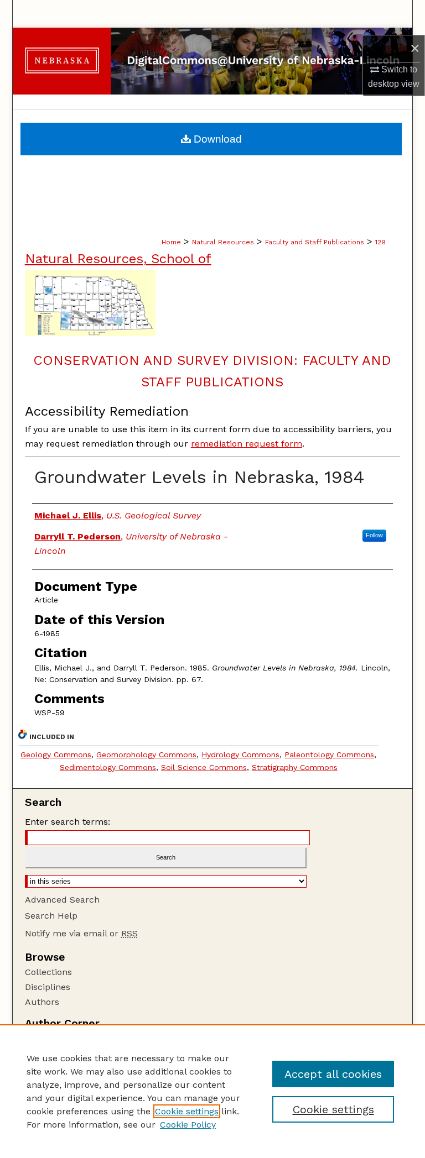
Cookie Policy (188, 1124)
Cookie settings (187, 1111)
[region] (212, 1091)
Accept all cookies (333, 1074)
